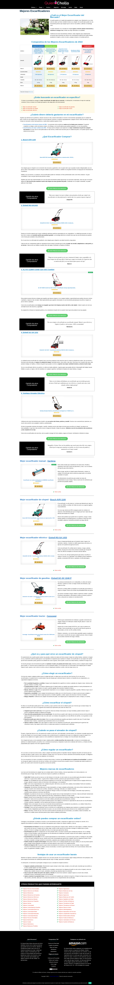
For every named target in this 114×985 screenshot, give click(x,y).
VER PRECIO (39, 68)
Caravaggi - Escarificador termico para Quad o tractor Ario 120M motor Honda (38, 635)
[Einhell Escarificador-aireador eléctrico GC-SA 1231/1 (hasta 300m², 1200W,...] (50, 60)
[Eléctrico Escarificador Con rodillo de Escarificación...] (88, 60)
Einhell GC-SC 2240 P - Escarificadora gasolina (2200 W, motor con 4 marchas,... (38, 597)
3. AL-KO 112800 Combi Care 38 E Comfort (37, 269)
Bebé (75, 7)
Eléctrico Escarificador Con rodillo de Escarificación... (88, 51)
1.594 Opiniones (38, 74)
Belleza (33, 7)
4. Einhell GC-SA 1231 (29, 332)
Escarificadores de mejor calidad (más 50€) (34, 127)
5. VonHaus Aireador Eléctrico (33, 393)
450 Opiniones (51, 74)
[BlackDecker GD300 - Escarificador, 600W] (75, 60)
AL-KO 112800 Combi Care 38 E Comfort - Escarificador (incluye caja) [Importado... (57, 287)
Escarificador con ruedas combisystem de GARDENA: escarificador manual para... (38, 480)
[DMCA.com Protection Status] (54, 969)
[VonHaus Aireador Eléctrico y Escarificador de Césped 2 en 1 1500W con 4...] (57, 403)
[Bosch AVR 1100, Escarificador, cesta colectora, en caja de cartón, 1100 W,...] (38, 60)
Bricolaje (63, 7)
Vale (90, 982)
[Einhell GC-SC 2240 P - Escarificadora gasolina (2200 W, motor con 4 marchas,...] (38, 588)
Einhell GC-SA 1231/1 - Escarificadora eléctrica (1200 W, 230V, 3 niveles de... (57, 350)
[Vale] (112, 983)
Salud (81, 7)
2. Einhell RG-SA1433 (29, 205)
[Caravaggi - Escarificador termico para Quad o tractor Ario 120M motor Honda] (38, 626)
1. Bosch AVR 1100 (28, 140)
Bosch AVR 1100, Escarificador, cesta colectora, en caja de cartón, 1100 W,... (57, 157)
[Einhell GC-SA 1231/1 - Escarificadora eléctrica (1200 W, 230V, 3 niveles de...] (57, 342)
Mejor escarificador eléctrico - (43, 537)
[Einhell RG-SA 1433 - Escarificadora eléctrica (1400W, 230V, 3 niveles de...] (63, 60)
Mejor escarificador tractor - (38, 616)
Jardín (70, 7)
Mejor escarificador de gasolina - (46, 578)
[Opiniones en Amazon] (38, 71)
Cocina (48, 7)
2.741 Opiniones (63, 74)
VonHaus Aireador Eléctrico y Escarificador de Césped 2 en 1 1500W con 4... (57, 410)
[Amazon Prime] (38, 77)
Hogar (40, 7)
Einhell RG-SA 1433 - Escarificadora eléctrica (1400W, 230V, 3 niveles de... (57, 223)
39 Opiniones (88, 74)
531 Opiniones (76, 74)
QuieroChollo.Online (54, 976)
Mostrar (31, 91)
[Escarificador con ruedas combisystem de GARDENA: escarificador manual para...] (38, 472)
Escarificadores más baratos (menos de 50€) (35, 124)
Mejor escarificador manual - (37, 461)
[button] (57, 188)
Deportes (56, 7)
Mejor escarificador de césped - (43, 500)
